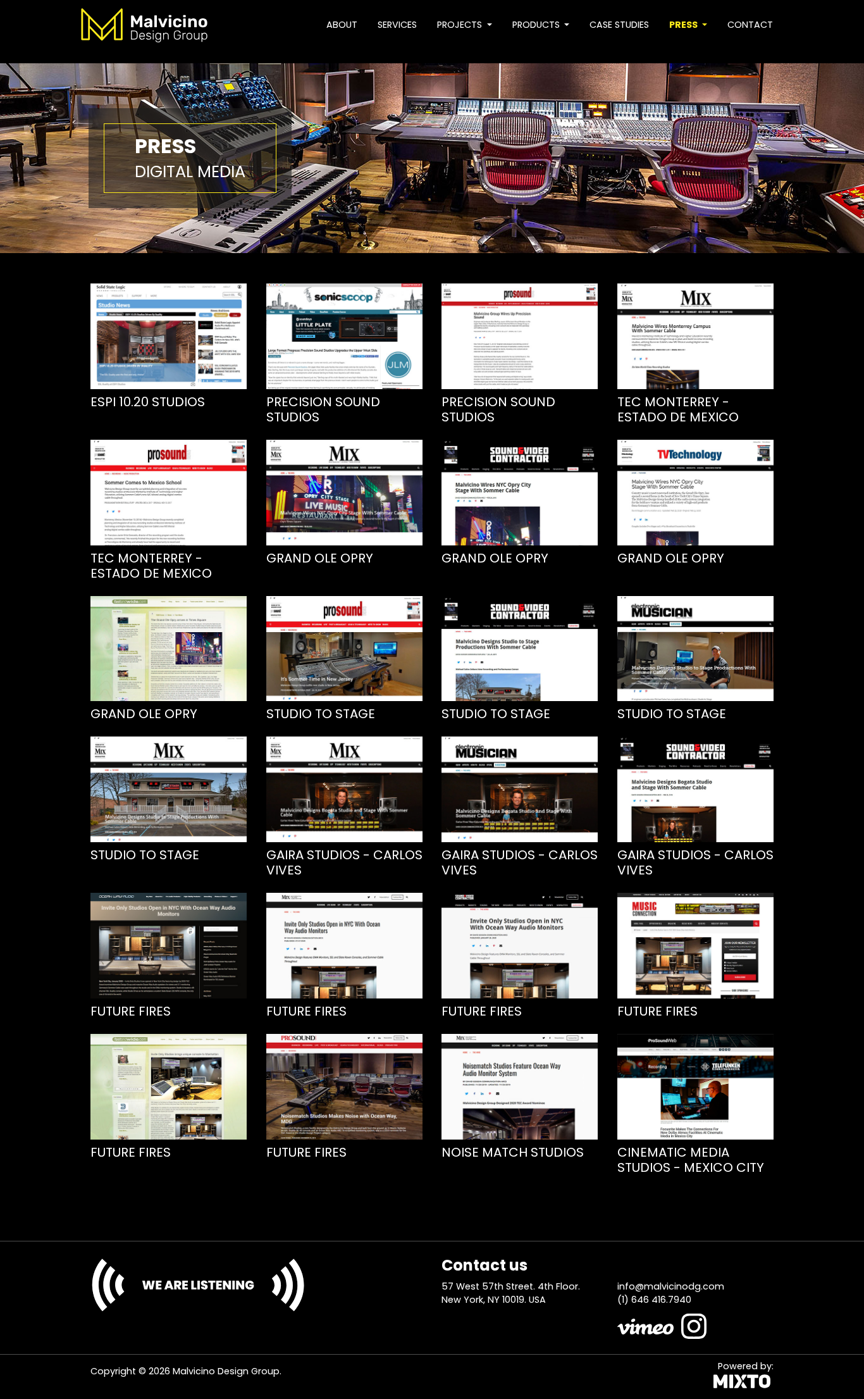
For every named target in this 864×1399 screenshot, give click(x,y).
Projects (460, 24)
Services (397, 24)
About (341, 24)
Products (537, 24)
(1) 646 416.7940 (654, 1299)
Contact (750, 24)
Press (684, 24)
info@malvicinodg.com (670, 1286)
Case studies (619, 24)
